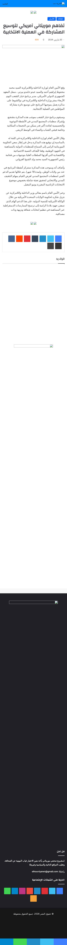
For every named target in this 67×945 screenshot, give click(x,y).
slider (60, 19)
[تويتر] (50, 238)
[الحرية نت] (59, 3)
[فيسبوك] (58, 238)
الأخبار (51, 19)
